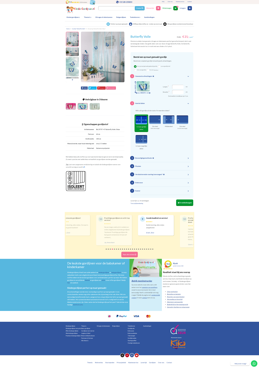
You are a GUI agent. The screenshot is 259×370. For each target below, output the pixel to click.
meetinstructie (78, 305)
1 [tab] (106, 250)
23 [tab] (150, 250)
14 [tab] (132, 250)
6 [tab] (116, 250)
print (103, 280)
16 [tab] (136, 250)
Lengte (165, 87)
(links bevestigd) (155, 128)
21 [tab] (146, 250)
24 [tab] (152, 250)
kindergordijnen (104, 272)
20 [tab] (144, 250)
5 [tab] (114, 250)
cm (186, 86)
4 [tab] (112, 250)
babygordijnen (116, 272)
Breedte (165, 92)
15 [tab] (134, 250)
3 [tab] (110, 250)
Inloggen (183, 8)
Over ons (170, 1)
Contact (189, 1)
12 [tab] (128, 250)
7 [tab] (118, 250)
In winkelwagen (186, 203)
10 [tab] (124, 250)
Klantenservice (180, 1)
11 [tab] (126, 250)
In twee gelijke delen (141, 128)
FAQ (163, 1)
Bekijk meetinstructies (142, 281)
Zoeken (139, 8)
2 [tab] (108, 250)
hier (68, 283)
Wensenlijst (150, 8)
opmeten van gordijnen (149, 287)
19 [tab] (142, 250)
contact (144, 298)
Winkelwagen (166, 8)
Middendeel (169, 126)
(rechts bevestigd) (182, 128)
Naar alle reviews (129, 254)
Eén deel (155, 126)
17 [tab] (138, 250)
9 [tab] (122, 250)
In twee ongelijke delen (141, 147)
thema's (87, 280)
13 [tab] (130, 250)
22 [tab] (148, 250)
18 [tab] (140, 250)
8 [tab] (120, 250)
